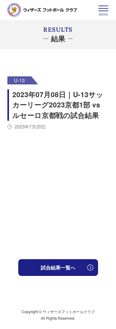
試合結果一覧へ (58, 267)
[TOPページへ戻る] (42, 10)
